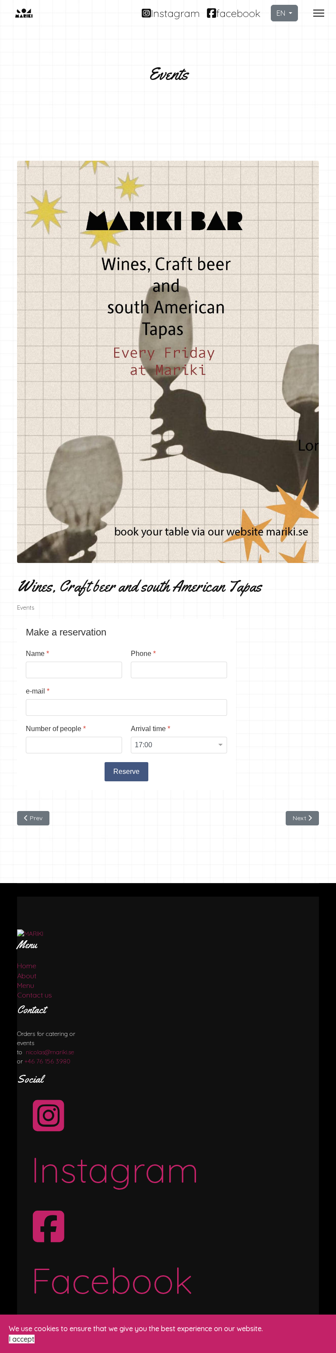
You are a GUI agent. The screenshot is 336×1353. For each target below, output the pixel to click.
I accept (22, 1339)
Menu (25, 985)
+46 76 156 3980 (47, 1061)
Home (26, 965)
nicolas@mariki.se (50, 1052)
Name (37, 653)
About (26, 975)
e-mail (37, 691)
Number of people (56, 728)
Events (25, 607)
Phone (143, 653)
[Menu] (318, 13)
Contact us (34, 995)
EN (281, 13)
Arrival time (150, 728)
